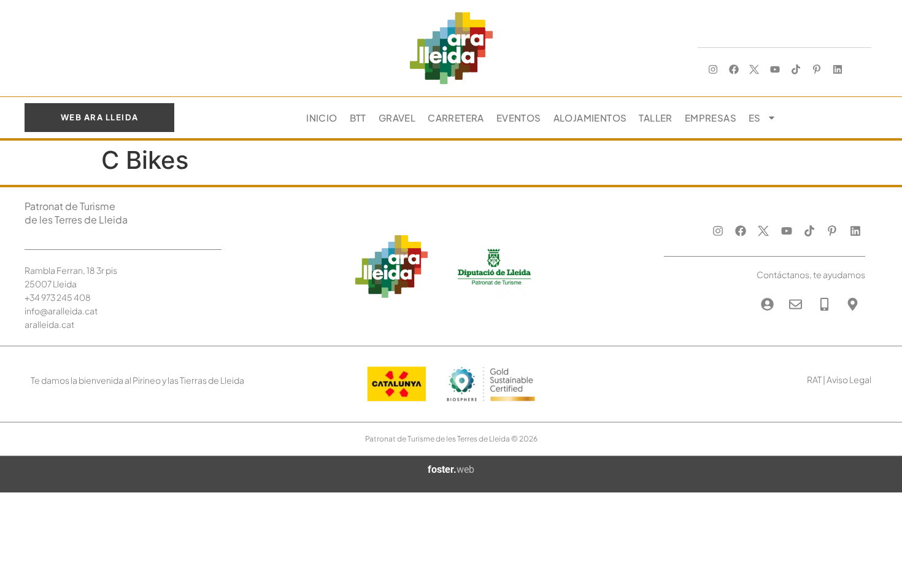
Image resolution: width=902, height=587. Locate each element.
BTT (358, 117)
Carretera (456, 117)
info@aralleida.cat (61, 310)
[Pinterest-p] (816, 70)
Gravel (397, 117)
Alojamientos (590, 117)
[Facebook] (733, 70)
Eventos (518, 117)
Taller (655, 117)
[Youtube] (775, 70)
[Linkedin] (837, 70)
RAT (814, 379)
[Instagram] (713, 70)
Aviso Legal (849, 379)
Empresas (710, 117)
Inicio (321, 117)
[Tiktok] (796, 70)
